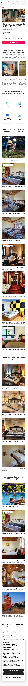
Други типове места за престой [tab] (10, 626)
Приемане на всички (13, 670)
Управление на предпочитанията (14, 677)
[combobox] (13, 34)
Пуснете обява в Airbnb (18, 7)
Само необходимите (13, 673)
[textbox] (7, 38)
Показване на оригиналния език (17, 3)
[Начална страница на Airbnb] (3, 7)
